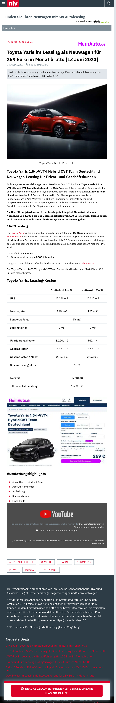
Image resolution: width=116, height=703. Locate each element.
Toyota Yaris (17, 232)
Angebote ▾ (9, 28)
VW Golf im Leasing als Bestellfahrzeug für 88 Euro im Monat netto (46, 645)
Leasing (64, 561)
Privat (13, 569)
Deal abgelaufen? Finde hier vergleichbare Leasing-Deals (58, 691)
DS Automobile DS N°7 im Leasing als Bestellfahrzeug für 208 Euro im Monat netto (56, 651)
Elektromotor (14, 236)
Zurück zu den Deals (21, 41)
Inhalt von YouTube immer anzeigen (58, 530)
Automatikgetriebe (21, 561)
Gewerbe (46, 561)
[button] (13, 3)
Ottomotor (84, 561)
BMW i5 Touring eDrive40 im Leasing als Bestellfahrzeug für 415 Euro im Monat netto (54, 669)
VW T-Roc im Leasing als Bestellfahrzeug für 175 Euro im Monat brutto (49, 656)
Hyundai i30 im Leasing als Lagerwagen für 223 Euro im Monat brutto (48, 662)
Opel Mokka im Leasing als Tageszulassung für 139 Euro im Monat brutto (50, 675)
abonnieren (88, 263)
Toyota (29, 569)
